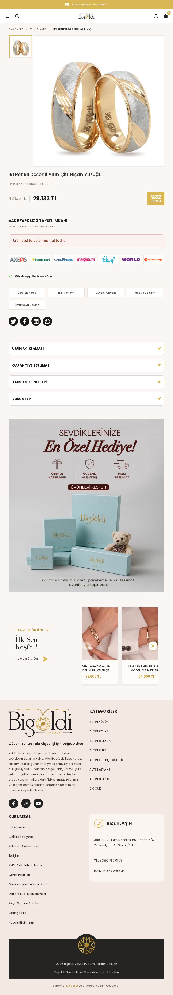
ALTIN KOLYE (98, 731)
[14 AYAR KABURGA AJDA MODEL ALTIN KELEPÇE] (146, 633)
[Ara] (17, 16)
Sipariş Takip (18, 913)
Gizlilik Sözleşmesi (21, 837)
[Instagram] (26, 803)
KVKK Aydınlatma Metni (25, 865)
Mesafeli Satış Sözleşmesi (27, 894)
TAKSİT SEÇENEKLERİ (29, 382)
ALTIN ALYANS (99, 769)
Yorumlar (21, 399)
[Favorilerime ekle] (110, 614)
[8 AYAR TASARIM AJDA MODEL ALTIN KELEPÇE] (93, 633)
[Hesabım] (155, 16)
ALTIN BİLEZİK (99, 779)
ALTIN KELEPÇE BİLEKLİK (106, 760)
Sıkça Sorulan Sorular (24, 903)
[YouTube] (38, 803)
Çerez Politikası (19, 875)
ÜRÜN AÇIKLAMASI (28, 348)
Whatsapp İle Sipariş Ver (34, 276)
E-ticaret (72, 986)
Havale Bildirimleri (21, 922)
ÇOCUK (95, 788)
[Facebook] (13, 803)
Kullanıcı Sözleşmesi (23, 846)
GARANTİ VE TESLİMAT (31, 365)
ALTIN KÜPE (97, 750)
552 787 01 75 (112, 861)
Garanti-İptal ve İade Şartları (29, 884)
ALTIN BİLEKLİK (100, 741)
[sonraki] (153, 646)
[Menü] (7, 16)
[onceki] (86, 646)
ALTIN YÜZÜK (99, 722)
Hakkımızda (17, 827)
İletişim (14, 856)
